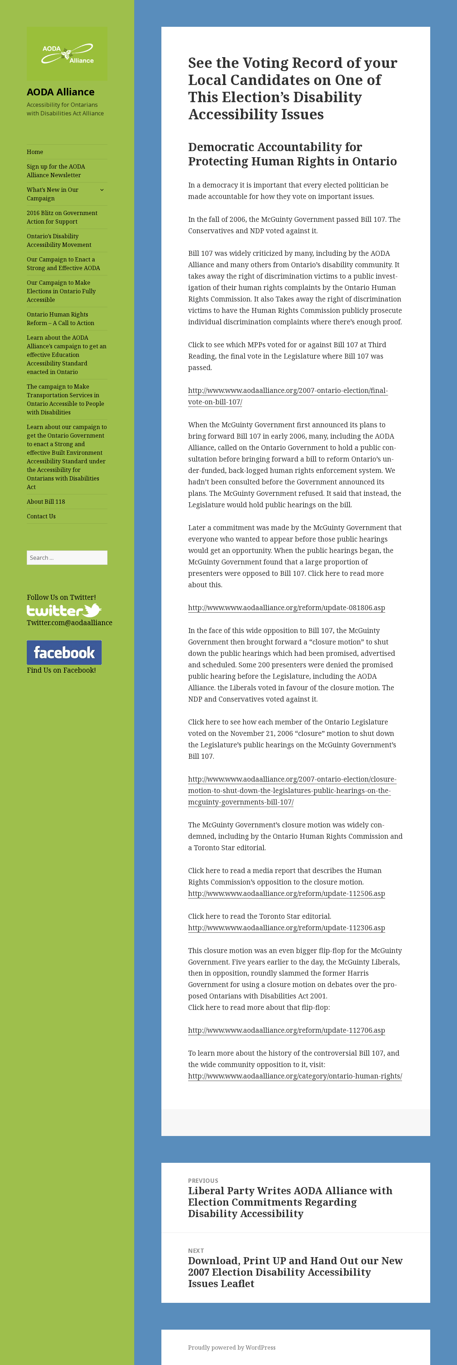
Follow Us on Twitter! (61, 597)
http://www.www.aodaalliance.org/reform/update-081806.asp (286, 607)
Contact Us (41, 516)
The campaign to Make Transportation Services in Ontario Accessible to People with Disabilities (65, 399)
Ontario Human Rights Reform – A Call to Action (60, 318)
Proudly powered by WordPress (232, 1347)
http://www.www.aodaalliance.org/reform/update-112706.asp (286, 1030)
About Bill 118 (46, 501)
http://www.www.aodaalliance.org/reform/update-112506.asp (286, 893)
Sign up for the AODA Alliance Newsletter (56, 171)
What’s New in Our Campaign (53, 194)
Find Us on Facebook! (61, 670)
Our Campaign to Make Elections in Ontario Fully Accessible (61, 291)
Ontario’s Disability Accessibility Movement (59, 240)
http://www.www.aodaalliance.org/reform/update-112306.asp (286, 927)
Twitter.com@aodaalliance (69, 622)
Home (35, 152)
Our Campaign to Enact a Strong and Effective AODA (63, 263)
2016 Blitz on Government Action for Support (62, 217)
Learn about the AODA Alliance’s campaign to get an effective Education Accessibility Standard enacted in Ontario (66, 355)
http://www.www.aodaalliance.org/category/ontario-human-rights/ (295, 1076)
